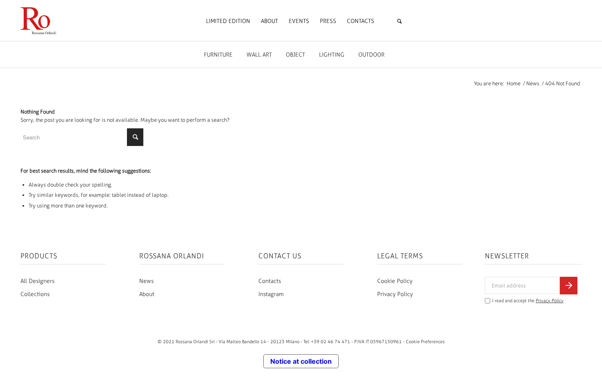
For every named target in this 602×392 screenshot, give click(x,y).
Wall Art (259, 54)
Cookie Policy (394, 281)
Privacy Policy (395, 294)
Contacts (269, 281)
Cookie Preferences (425, 341)
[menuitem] (228, 21)
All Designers (37, 281)
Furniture (218, 54)
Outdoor (371, 54)
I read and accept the (528, 301)
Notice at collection (301, 361)
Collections (35, 294)
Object (295, 54)
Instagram (271, 294)
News (146, 281)
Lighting (331, 54)
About (146, 294)
